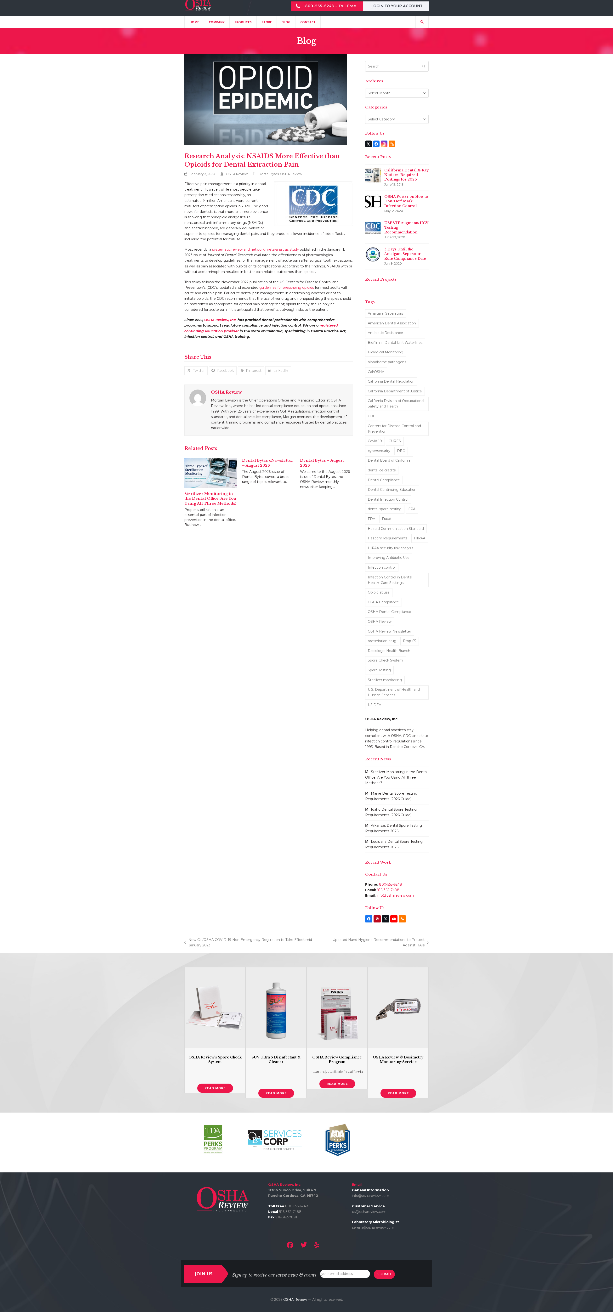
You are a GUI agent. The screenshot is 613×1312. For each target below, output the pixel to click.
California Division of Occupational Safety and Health (396, 403)
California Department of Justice (395, 391)
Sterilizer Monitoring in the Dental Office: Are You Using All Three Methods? (210, 498)
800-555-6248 (390, 884)
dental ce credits (382, 470)
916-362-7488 (388, 890)
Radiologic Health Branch (389, 651)
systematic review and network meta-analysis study (255, 249)
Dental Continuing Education (392, 489)
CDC (371, 416)
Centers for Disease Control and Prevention (394, 429)
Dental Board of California (389, 460)
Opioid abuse (379, 592)
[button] (422, 22)
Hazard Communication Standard (396, 528)
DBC (401, 451)
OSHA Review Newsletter (389, 631)
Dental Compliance (384, 480)
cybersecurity (379, 451)
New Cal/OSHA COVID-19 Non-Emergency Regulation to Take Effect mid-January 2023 (248, 943)
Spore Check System (385, 660)
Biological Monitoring (385, 352)
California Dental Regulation (391, 381)
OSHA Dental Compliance (389, 612)
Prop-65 (409, 641)
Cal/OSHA (376, 372)
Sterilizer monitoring (385, 680)
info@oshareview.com (395, 895)
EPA (411, 509)
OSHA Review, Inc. (220, 320)
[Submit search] (423, 66)
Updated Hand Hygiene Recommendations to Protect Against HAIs (374, 943)
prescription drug (382, 641)
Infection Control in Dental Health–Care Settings (390, 580)
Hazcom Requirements (387, 538)
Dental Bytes (269, 174)
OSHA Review (237, 174)
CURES (395, 441)
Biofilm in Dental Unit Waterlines (395, 342)
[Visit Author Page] (197, 398)
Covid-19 (375, 441)
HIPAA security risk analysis (390, 548)
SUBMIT (384, 1274)
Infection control (382, 567)
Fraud (386, 519)
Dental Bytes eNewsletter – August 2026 (267, 463)
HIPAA (419, 538)
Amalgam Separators (385, 313)
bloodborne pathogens (387, 362)
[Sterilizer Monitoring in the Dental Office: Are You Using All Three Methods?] (210, 472)
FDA (371, 519)
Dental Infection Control (388, 499)
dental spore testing (385, 509)
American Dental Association (392, 323)
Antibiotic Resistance (385, 333)
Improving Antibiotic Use (388, 557)
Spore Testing (379, 670)
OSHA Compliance (383, 602)
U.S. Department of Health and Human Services (394, 692)
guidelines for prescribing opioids (286, 287)
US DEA (374, 705)
